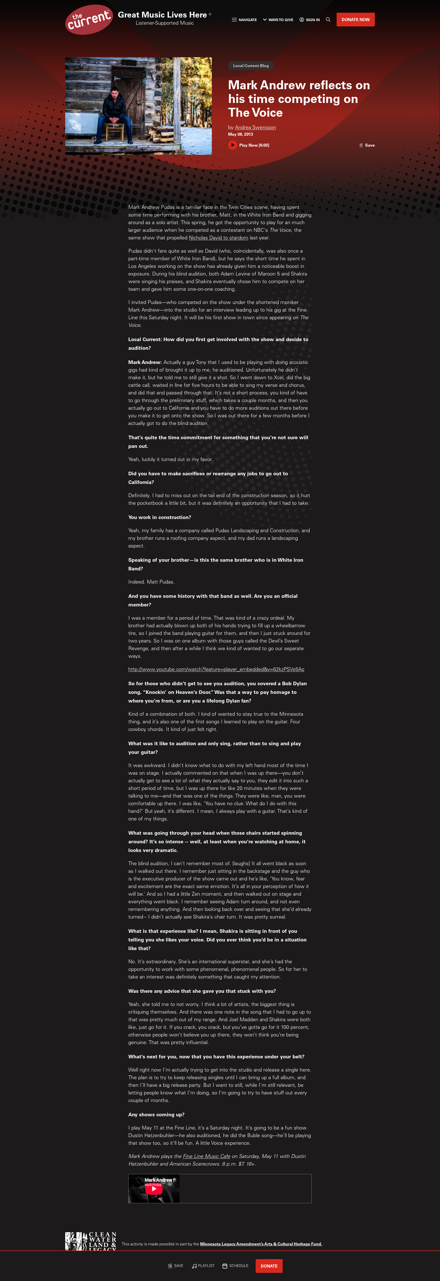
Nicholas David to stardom (218, 238)
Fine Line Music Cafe (206, 1157)
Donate (269, 1266)
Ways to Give (281, 19)
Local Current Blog (251, 65)
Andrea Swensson (255, 128)
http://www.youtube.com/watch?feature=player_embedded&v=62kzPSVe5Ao (216, 670)
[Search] (328, 19)
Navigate (248, 19)
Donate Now (356, 19)
